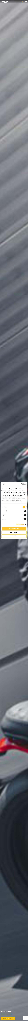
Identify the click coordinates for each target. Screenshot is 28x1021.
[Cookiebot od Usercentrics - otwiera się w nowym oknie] (21, 484)
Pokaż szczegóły (20, 524)
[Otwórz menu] (25, 2)
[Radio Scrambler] (22, 2)
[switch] (25, 511)
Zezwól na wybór (14, 532)
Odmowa (14, 536)
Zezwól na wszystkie (14, 528)
